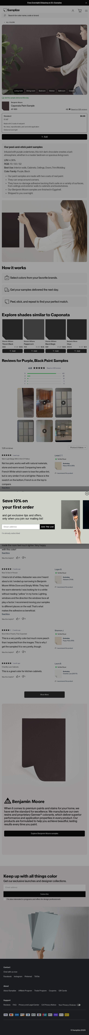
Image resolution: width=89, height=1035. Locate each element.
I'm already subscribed (11, 533)
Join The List (47, 527)
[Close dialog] (87, 493)
